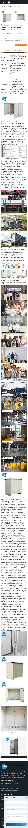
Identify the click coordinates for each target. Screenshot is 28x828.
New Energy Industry (6, 786)
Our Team (4, 816)
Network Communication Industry (10, 788)
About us (3, 811)
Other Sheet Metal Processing (9, 791)
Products (10, 6)
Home (5, 6)
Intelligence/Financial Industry (9, 783)
